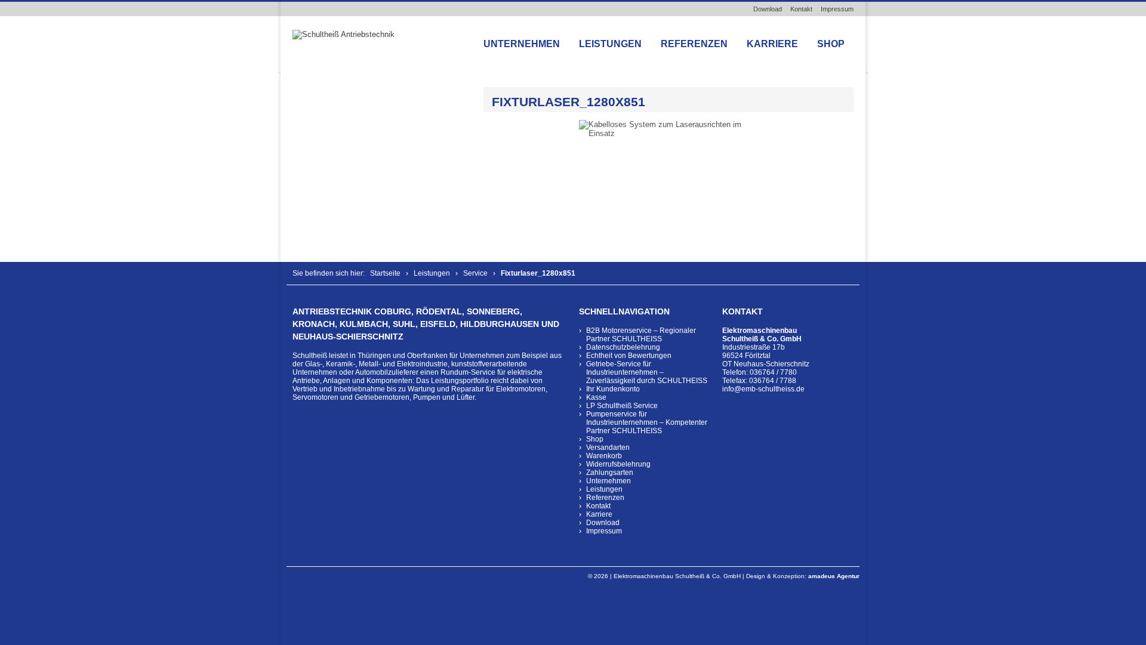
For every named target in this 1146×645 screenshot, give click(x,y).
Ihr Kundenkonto (613, 389)
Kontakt (801, 9)
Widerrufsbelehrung (618, 464)
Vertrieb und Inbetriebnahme (338, 389)
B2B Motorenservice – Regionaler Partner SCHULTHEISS (641, 334)
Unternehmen (521, 44)
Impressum (837, 9)
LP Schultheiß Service (622, 406)
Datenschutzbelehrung (623, 347)
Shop (831, 44)
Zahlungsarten (609, 472)
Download (767, 9)
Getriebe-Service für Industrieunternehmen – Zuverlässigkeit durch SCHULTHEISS (646, 372)
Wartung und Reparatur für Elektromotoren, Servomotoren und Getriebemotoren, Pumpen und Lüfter (419, 393)
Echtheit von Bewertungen (628, 355)
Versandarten (608, 447)
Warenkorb (604, 456)
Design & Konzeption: (803, 576)
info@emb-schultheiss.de (763, 389)
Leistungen (610, 44)
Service (475, 273)
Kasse (596, 397)
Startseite (385, 273)
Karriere (772, 44)
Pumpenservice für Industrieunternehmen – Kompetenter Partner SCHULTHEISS (646, 422)
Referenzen (694, 44)
